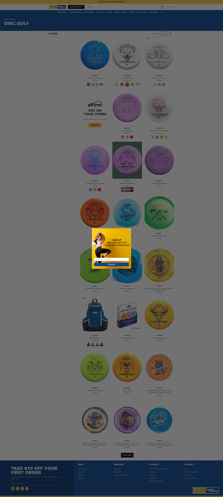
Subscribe (111, 264)
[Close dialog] (129, 230)
